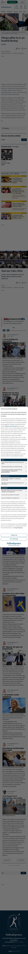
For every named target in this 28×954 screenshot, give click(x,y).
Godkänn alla (14, 535)
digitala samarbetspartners (12, 426)
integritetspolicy (18, 527)
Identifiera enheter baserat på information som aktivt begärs (12, 483)
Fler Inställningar (14, 539)
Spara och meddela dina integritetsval (10, 498)
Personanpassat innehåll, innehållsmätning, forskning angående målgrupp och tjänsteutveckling (11, 471)
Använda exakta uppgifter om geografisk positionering (10, 479)
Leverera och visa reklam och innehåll (10, 494)
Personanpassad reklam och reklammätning (11, 466)
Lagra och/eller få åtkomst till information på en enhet (12, 463)
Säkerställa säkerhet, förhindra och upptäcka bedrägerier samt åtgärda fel (11, 491)
